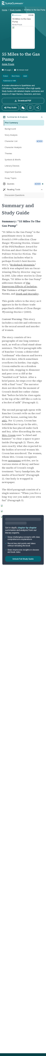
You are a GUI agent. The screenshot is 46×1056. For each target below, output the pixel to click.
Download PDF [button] (24, 101)
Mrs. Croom (9, 435)
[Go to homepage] (13, 3)
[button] (23, 107)
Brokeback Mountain (22, 264)
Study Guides (15, 10)
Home (4, 10)
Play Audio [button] (12, 107)
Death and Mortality (27, 293)
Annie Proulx (8, 64)
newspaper (14, 460)
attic (4, 420)
